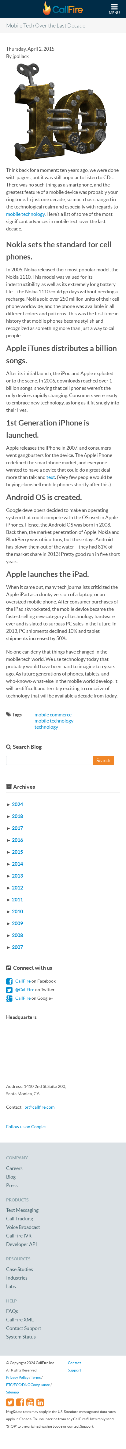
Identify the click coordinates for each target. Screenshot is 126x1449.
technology (46, 727)
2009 (17, 923)
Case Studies (19, 1269)
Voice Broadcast (23, 1227)
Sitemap (12, 1392)
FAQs (12, 1311)
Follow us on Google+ (26, 1126)
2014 (17, 864)
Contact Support (23, 1328)
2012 (17, 887)
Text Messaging (22, 1210)
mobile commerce (53, 714)
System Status (21, 1336)
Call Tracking (19, 1218)
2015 (17, 852)
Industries (17, 1278)
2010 (17, 911)
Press (12, 1185)
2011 (17, 899)
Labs (11, 1286)
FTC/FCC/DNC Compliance (28, 1385)
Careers (14, 1168)
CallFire (22, 981)
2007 (17, 947)
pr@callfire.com (39, 1107)
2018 (17, 816)
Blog (11, 1176)
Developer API (21, 1244)
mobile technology (25, 214)
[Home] (63, 9)
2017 (17, 828)
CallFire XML (20, 1319)
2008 (17, 935)
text (50, 477)
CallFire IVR (18, 1235)
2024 (17, 804)
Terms (36, 1377)
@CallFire (24, 989)
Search (103, 760)
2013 (17, 875)
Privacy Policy (17, 1377)
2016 (17, 840)
